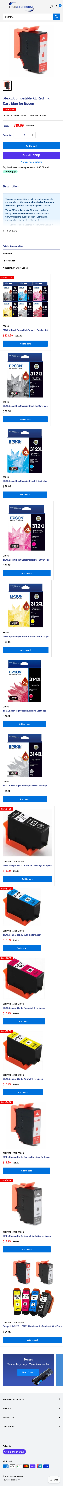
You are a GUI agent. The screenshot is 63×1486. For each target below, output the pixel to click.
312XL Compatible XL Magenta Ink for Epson (24, 1008)
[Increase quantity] (32, 135)
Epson (6, 326)
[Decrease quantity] (17, 135)
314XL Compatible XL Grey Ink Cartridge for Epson (27, 1236)
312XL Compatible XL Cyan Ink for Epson (22, 934)
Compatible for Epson (14, 115)
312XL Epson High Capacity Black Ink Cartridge (25, 406)
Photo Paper (9, 260)
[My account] (51, 6)
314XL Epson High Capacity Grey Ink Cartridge (25, 785)
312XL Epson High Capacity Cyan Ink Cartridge (25, 481)
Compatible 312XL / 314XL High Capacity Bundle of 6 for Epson (32, 1326)
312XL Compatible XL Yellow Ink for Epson (23, 1079)
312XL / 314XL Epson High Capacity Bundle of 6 (25, 330)
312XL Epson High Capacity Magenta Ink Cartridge (27, 559)
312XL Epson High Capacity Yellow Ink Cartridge (25, 636)
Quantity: (7, 135)
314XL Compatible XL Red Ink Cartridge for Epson (26, 1157)
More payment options (31, 162)
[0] (57, 6)
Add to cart (31, 145)
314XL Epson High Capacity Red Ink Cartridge (24, 710)
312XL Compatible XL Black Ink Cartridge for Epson (27, 865)
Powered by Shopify (11, 1480)
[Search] (56, 17)
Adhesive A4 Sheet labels (15, 267)
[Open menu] (4, 7)
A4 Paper (7, 253)
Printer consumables (13, 246)
